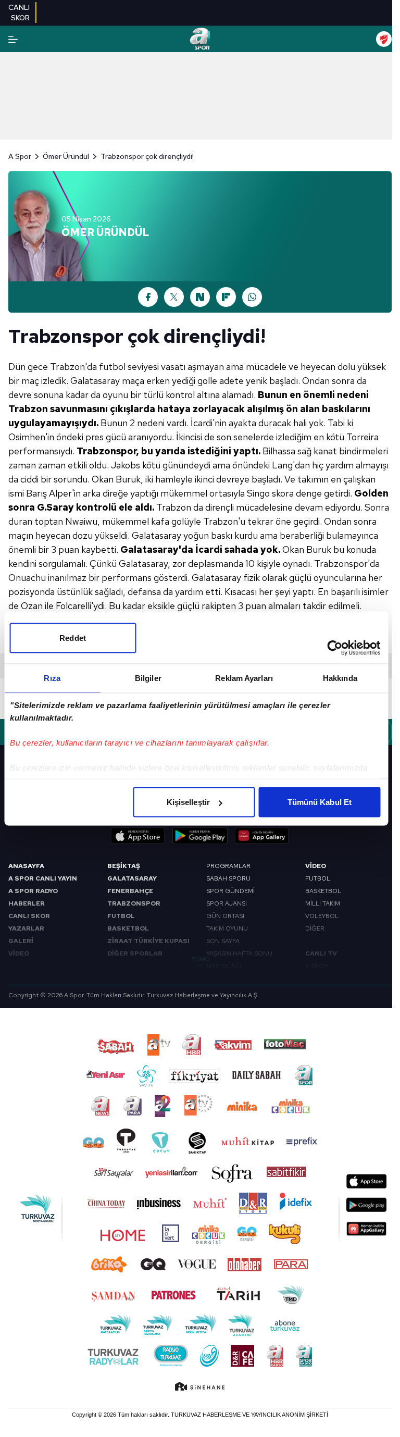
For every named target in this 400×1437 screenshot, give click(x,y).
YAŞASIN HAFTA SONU (239, 953)
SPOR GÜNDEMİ (230, 891)
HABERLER (26, 903)
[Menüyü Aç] (13, 39)
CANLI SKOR (29, 916)
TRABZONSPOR (133, 903)
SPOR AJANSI (226, 903)
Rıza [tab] (52, 678)
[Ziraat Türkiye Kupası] (384, 39)
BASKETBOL (128, 928)
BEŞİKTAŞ (123, 866)
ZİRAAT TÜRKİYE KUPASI (148, 941)
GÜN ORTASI (225, 916)
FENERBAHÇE (130, 891)
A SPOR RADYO (33, 891)
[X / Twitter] (174, 297)
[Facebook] (148, 297)
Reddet (72, 638)
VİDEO (18, 953)
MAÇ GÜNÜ (223, 966)
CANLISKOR (19, 12)
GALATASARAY (132, 878)
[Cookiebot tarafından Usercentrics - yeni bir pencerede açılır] (334, 648)
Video (315, 866)
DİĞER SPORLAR (134, 953)
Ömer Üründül (66, 156)
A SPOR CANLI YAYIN (42, 878)
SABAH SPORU (228, 878)
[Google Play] (200, 835)
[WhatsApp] (252, 297)
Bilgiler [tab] (148, 678)
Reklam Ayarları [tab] (244, 678)
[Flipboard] (226, 297)
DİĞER (314, 928)
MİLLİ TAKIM (322, 903)
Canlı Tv (321, 953)
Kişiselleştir (188, 802)
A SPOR (316, 966)
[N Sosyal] (200, 297)
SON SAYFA (223, 941)
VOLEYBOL (322, 916)
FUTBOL (121, 916)
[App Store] (138, 835)
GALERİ (20, 941)
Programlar (228, 866)
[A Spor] (200, 39)
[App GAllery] (262, 835)
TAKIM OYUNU (227, 928)
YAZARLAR (26, 928)
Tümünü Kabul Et (320, 802)
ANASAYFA (26, 866)
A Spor (19, 156)
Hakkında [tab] (340, 678)
